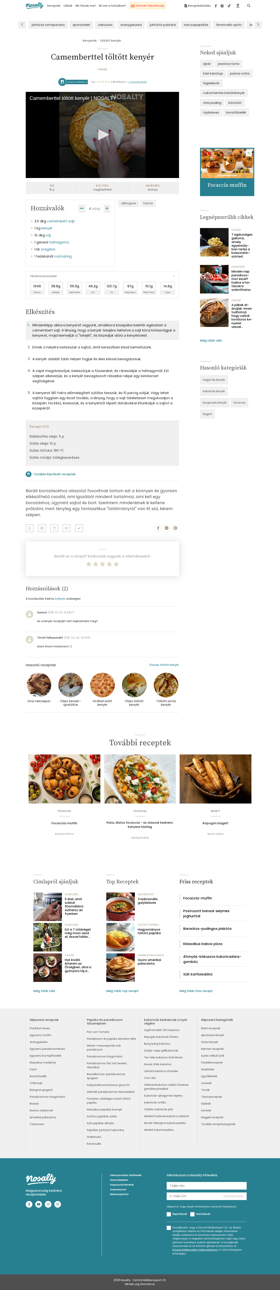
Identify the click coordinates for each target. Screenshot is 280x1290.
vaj (48, 235)
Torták (205, 1090)
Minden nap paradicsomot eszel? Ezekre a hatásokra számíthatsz (241, 281)
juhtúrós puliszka (163, 25)
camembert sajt (61, 221)
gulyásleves (146, 894)
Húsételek (207, 1069)
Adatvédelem (119, 1180)
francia (148, 203)
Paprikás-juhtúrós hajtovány (105, 1130)
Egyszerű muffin (40, 1035)
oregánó (48, 249)
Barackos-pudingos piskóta (207, 928)
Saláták (206, 1104)
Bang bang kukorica (157, 1044)
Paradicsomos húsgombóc (48, 1097)
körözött (235, 103)
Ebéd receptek (210, 1028)
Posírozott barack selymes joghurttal (206, 913)
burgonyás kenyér (215, 403)
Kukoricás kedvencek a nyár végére (165, 1022)
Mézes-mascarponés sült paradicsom (104, 1048)
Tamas (102, 69)
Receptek (53, 6)
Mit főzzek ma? (85, 6)
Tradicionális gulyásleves (148, 901)
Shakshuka (94, 1137)
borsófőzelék (236, 112)
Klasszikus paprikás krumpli (104, 1109)
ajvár (207, 64)
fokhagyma (59, 242)
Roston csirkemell (41, 1110)
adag (96, 209)
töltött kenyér (110, 40)
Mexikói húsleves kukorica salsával (166, 1116)
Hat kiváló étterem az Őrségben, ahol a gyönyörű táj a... (78, 965)
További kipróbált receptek (54, 474)
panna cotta (240, 73)
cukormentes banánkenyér (224, 93)
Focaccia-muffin (64, 823)
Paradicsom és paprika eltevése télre (111, 1039)
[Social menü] (223, 5)
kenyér (47, 228)
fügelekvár (211, 83)
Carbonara (37, 1124)
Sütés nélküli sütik (212, 1056)
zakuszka (105, 25)
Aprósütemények (212, 1035)
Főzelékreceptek (212, 1062)
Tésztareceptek (211, 1097)
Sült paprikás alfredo (100, 1123)
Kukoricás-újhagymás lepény (163, 1096)
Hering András (140, 837)
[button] (102, 134)
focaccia (239, 403)
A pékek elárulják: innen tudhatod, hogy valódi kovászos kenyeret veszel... (241, 316)
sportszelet (81, 25)
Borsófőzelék (38, 1076)
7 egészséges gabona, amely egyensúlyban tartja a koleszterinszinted (242, 245)
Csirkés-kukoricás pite (158, 1109)
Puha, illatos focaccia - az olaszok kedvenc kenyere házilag (139, 825)
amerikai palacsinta (151, 955)
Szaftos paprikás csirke (102, 1116)
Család (236, 230)
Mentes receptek (212, 1049)
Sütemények (209, 1042)
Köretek (206, 1110)
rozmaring (63, 256)
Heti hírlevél (203, 1213)
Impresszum (118, 1189)
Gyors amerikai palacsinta (149, 961)
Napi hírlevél (179, 1213)
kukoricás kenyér (214, 391)
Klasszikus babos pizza (202, 943)
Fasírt (33, 1069)
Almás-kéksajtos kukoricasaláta (165, 1123)
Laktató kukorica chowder (161, 1071)
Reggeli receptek (212, 1117)
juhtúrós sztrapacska (48, 25)
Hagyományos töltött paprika (149, 931)
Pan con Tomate (98, 1032)
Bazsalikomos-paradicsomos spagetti (106, 1076)
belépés (60, 599)
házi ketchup (213, 73)
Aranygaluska (38, 1042)
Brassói (34, 1104)
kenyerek (90, 40)
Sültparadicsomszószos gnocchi (108, 1085)
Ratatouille (94, 1144)
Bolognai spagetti (41, 1090)
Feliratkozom (234, 1196)
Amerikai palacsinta (43, 1117)
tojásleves (211, 112)
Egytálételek (209, 1076)
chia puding (212, 103)
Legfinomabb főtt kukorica (161, 1030)
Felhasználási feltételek (126, 1175)
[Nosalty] (34, 5)
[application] (102, 135)
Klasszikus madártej (43, 1062)
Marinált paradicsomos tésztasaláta (111, 1092)
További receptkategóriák (218, 1124)
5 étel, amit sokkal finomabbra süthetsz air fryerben (74, 906)
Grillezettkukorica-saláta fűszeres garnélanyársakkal (166, 1087)
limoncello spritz (229, 25)
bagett (207, 414)
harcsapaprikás (196, 25)
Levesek (206, 1083)
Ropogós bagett (215, 823)
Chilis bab (36, 1083)
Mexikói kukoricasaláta (159, 1130)
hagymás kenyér (214, 380)
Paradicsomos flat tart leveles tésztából (107, 1065)
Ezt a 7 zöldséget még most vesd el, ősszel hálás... (78, 933)
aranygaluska (131, 25)
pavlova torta (228, 64)
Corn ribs (150, 1078)
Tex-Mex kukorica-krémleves (163, 1057)
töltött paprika (148, 925)
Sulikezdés (238, 267)
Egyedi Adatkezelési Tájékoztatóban (195, 1250)
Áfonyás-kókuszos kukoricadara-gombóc (212, 959)
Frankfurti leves (40, 1028)
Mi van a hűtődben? (112, 6)
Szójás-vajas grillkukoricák (161, 1050)
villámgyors (128, 203)
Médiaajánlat (119, 1194)
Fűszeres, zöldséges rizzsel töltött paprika (109, 1101)
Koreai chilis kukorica (157, 1064)
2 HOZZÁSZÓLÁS (138, 81)
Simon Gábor (215, 834)
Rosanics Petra (64, 834)
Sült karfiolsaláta (197, 974)
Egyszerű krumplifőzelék (45, 1056)
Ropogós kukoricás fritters (161, 1037)
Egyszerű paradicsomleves (47, 1049)
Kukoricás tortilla (155, 1102)
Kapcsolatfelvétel (122, 1185)
